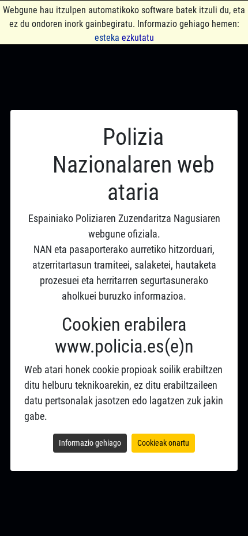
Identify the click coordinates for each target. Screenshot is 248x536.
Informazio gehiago (90, 442)
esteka (107, 37)
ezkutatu (138, 37)
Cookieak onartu (163, 442)
